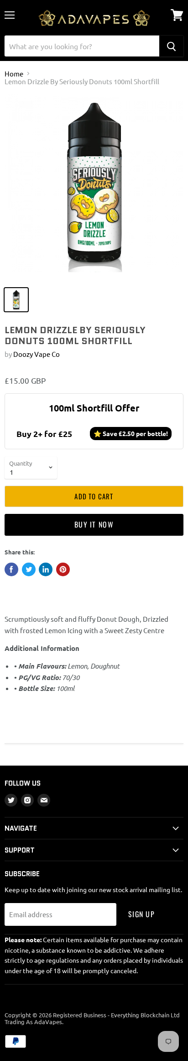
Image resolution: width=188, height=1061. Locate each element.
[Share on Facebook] (11, 569)
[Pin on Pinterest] (63, 569)
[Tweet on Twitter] (29, 569)
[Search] (171, 46)
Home (14, 73)
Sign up (141, 914)
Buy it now (94, 524)
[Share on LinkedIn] (45, 569)
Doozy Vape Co (36, 354)
